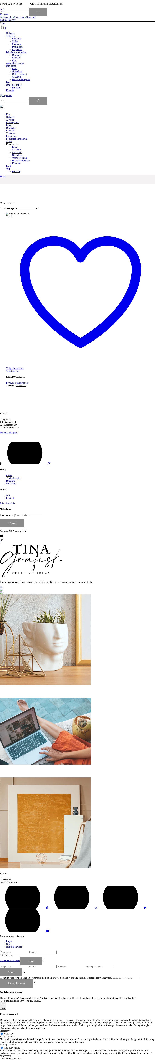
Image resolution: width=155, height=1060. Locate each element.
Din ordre (10, 481)
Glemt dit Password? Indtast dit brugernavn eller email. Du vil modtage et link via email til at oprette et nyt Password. (56, 977)
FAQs (9, 475)
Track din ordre (13, 478)
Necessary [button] (5, 1030)
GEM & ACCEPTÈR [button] (10, 1058)
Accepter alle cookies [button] (30, 1000)
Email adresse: (7, 515)
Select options (12, 371)
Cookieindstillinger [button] (10, 1000)
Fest (15, 382)
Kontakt (10, 498)
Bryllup (9, 382)
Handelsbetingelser (9, 432)
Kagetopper (22, 382)
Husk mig (8, 955)
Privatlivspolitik (7, 503)
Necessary (8, 1034)
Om (8, 495)
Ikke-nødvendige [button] (8, 1044)
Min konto (11, 483)
